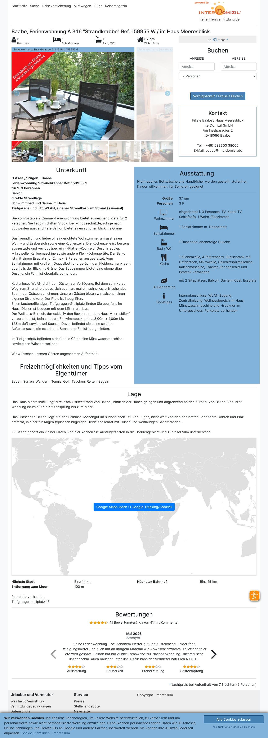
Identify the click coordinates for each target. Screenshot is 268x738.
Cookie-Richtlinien (35, 733)
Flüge (98, 6)
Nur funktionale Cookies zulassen (234, 727)
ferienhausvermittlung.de (220, 19)
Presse (79, 701)
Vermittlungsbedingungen (30, 706)
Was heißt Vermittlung (27, 701)
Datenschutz (20, 711)
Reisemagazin (116, 6)
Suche (35, 6)
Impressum (164, 695)
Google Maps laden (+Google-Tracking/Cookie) (134, 507)
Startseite (19, 6)
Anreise (197, 58)
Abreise (239, 58)
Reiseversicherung (56, 6)
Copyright (145, 695)
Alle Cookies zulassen (233, 719)
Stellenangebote (87, 706)
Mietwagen (82, 6)
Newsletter (82, 711)
